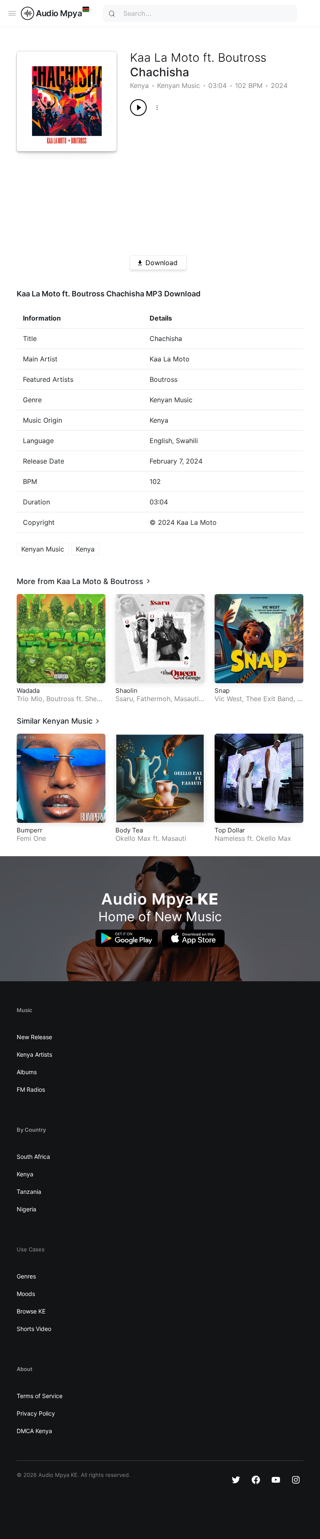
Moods (26, 1293)
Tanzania (29, 1191)
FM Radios (31, 1089)
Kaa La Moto (165, 57)
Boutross (242, 57)
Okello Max (133, 838)
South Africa (33, 1156)
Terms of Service (39, 1395)
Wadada (28, 690)
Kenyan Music (178, 85)
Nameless (230, 838)
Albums (27, 1071)
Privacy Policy (36, 1413)
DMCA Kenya (34, 1430)
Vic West (228, 698)
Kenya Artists (34, 1054)
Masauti (186, 698)
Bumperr (29, 830)
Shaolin (126, 690)
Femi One (31, 838)
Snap (222, 690)
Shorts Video (34, 1328)
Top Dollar (230, 830)
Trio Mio (29, 698)
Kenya (139, 85)
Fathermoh (153, 698)
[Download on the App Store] (193, 938)
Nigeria (26, 1209)
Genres (26, 1276)
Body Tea (129, 830)
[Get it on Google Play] (126, 938)
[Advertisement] (208, 182)
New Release (34, 1036)
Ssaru (124, 698)
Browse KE (31, 1311)
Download (161, 262)
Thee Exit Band (269, 698)
